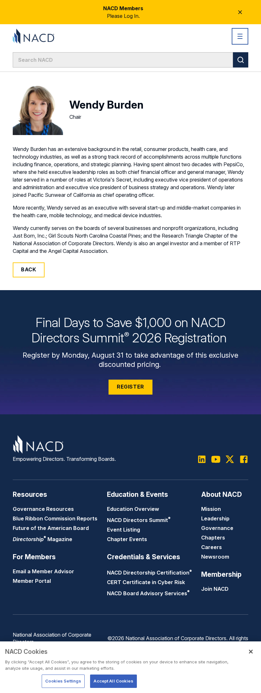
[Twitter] (229, 459)
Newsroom (215, 557)
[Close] (251, 652)
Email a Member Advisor (43, 571)
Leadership (215, 518)
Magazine (42, 539)
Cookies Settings (63, 680)
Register (130, 386)
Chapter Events (127, 539)
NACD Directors (139, 520)
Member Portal (32, 581)
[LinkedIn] (201, 459)
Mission (211, 509)
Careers (211, 547)
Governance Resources (43, 509)
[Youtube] (215, 459)
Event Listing (123, 529)
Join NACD (215, 589)
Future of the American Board (51, 528)
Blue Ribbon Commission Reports (55, 518)
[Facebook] (243, 459)
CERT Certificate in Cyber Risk (146, 582)
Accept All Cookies (113, 680)
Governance (217, 528)
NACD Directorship (149, 572)
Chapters (213, 537)
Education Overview (133, 509)
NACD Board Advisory (148, 593)
